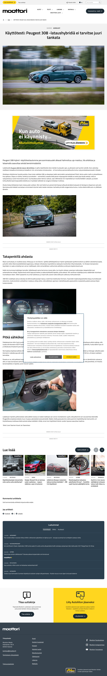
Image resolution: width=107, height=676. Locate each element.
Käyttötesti (12, 477)
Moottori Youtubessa (96, 649)
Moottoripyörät (37, 653)
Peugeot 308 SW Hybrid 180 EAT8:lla (22, 168)
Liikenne (34, 660)
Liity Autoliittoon (8, 2)
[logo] (15, 12)
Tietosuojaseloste (8, 664)
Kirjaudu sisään (72, 2)
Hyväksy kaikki (71, 357)
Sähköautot (101, 477)
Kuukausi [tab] (61, 529)
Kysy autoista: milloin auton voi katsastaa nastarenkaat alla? (21, 565)
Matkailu (35, 664)
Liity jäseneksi (79, 616)
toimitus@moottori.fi (9, 651)
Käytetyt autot (36, 649)
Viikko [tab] (54, 529)
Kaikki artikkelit (81, 450)
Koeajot (34, 646)
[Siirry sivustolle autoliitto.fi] (71, 670)
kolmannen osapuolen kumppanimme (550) (53, 323)
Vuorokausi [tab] (46, 529)
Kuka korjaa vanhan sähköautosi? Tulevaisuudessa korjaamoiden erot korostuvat (26, 554)
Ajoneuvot (56, 28)
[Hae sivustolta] (99, 2)
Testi (9, 20)
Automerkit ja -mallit (94, 11)
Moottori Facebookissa (97, 640)
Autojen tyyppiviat (38, 642)
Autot (34, 638)
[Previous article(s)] (96, 450)
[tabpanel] (53, 554)
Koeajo (33, 477)
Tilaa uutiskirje (21, 2)
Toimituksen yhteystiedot (11, 655)
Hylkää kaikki (53, 357)
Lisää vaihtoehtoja (35, 357)
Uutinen (78, 477)
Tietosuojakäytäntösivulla (39, 349)
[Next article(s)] (102, 450)
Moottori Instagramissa (97, 645)
